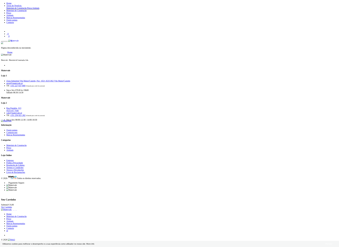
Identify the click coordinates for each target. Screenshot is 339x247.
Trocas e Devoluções (15, 170)
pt (7, 231)
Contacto (10, 22)
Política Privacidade (14, 163)
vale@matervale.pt (14, 113)
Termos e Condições (14, 167)
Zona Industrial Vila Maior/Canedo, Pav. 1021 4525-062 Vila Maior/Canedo (38, 81)
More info (90, 244)
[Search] (2, 27)
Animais (35, 8)
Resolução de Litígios (15, 165)
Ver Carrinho (6, 207)
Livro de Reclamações (15, 172)
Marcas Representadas (15, 18)
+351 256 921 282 (17, 115)
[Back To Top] (2, 194)
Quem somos (11, 20)
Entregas (10, 160)
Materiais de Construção (16, 8)
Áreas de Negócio (14, 5)
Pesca (29, 8)
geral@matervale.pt (14, 83)
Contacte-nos (11, 132)
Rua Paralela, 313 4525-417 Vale (13, 109)
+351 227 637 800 (17, 86)
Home (9, 3)
